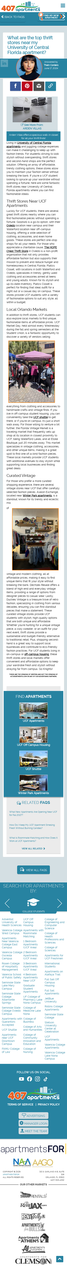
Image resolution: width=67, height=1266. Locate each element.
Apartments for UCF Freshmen (54, 957)
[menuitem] (12, 922)
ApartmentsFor (11, 1174)
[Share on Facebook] (15, 86)
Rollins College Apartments (54, 1008)
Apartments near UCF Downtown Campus (9, 1039)
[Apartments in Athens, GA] (33, 1238)
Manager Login (35, 1123)
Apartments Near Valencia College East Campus (10, 943)
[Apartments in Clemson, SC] (33, 1260)
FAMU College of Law (11, 1050)
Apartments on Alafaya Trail (54, 973)
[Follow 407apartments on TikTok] (45, 1079)
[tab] (33, 904)
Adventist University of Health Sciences (12, 922)
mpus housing (40, 654)
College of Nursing (29, 1050)
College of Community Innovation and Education (32, 1039)
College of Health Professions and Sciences (54, 938)
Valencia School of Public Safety (11, 976)
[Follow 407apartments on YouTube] (21, 1079)
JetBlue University (51, 1000)
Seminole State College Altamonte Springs (11, 998)
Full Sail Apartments (52, 992)
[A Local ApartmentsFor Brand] (33, 1149)
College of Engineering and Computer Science (55, 924)
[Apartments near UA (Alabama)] (33, 1249)
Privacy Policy (49, 1104)
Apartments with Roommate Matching (33, 933)
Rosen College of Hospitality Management (11, 966)
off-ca (28, 654)
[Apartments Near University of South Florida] (33, 1226)
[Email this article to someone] (39, 86)
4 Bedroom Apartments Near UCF (30, 977)
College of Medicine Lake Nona (32, 1011)
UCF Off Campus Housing (33, 745)
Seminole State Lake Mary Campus (11, 985)
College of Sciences (51, 949)
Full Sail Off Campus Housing (52, 982)
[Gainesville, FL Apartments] (33, 1193)
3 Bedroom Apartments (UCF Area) (30, 966)
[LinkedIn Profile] (4, 61)
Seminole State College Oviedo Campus (11, 1011)
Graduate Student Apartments (30, 988)
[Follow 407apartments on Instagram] (37, 1079)
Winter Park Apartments (33, 793)
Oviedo (11, 225)
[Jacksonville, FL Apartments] (33, 1204)
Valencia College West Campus (12, 932)
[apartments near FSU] (33, 1215)
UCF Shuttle (33, 769)
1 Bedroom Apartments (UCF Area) (30, 944)
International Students (52, 965)
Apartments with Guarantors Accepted (12, 1022)
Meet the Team (35, 1131)
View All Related (32, 848)
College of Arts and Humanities (32, 1028)
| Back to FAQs (14, 17)
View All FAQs (36, 870)
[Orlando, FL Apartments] (20, 7)
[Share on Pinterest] (27, 86)
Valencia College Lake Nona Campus (55, 1055)
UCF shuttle (40, 417)
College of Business (29, 1020)
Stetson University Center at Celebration (52, 1027)
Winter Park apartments (37, 495)
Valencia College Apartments (55, 1046)
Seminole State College (54, 1016)
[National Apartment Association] (22, 1163)
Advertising (35, 1116)
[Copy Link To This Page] (50, 86)
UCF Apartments (33, 720)
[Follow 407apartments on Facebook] (29, 1079)
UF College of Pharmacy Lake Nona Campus (32, 1000)
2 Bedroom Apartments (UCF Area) (30, 955)
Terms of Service (20, 1104)
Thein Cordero (51, 65)
